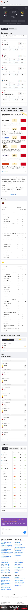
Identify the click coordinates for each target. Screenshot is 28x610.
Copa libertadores (19, 567)
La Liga (16, 572)
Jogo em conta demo (6, 586)
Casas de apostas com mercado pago (6, 557)
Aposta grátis (18, 550)
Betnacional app (18, 544)
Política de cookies (19, 580)
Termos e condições (19, 582)
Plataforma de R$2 (5, 565)
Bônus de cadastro (19, 549)
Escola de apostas (5, 577)
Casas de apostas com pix (7, 552)
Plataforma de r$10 (5, 570)
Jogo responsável (19, 583)
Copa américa (18, 565)
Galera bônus (18, 555)
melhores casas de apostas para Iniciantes (7, 547)
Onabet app (17, 542)
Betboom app (18, 545)
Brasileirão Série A (19, 569)
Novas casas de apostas (6, 545)
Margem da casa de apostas (5, 581)
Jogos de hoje (18, 564)
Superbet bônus (18, 553)
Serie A (17, 4)
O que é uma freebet (5, 587)
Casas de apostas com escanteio (6, 543)
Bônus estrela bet (19, 552)
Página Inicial (3, 4)
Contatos (17, 577)
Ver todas (5, 171)
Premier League (18, 570)
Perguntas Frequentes (6, 589)
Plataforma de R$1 (5, 564)
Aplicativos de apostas (20, 540)
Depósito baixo (4, 562)
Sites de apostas (4, 540)
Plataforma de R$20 (5, 572)
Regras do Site (18, 585)
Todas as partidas (19, 562)
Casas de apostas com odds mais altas (6, 554)
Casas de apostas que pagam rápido (6, 550)
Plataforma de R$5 (5, 569)
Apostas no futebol (11, 4)
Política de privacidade (20, 578)
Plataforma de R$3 (5, 567)
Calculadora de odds (5, 578)
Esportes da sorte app (20, 547)
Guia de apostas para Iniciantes (5, 584)
